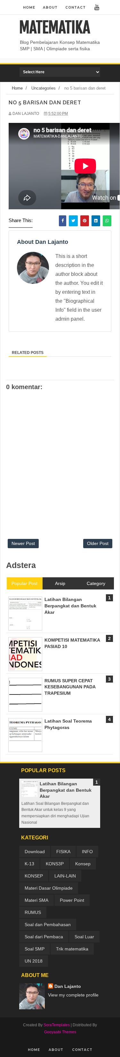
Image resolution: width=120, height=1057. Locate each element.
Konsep (83, 863)
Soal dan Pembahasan (48, 924)
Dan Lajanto (67, 986)
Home (29, 7)
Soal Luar (84, 936)
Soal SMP (34, 948)
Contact (75, 7)
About (50, 7)
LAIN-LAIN (65, 875)
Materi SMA (36, 900)
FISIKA (63, 851)
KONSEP (34, 875)
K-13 (29, 863)
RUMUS (33, 912)
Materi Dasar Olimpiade (49, 888)
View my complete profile (73, 994)
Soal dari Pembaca (44, 936)
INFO (87, 851)
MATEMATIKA (54, 27)
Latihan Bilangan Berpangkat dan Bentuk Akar (66, 790)
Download (35, 851)
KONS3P (55, 863)
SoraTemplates (57, 1025)
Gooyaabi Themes (60, 1032)
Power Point (72, 900)
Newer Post (23, 543)
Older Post (97, 543)
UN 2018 (34, 961)
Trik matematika (72, 948)
